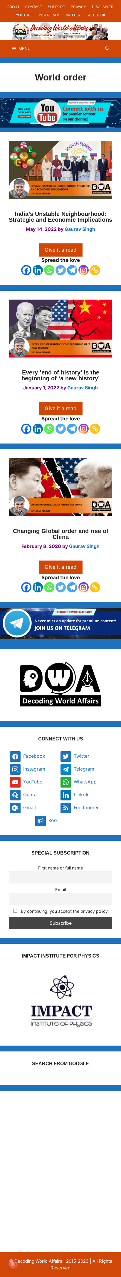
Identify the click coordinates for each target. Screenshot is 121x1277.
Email (60, 889)
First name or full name (60, 867)
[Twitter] (61, 270)
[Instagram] (83, 270)
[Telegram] (72, 270)
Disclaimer (103, 7)
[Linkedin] (38, 270)
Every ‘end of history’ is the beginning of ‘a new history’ (60, 375)
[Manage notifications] (13, 1264)
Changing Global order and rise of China (60, 534)
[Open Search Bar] (107, 48)
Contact (33, 7)
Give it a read (61, 250)
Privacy (78, 7)
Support (56, 7)
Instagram (49, 15)
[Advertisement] (60, 1159)
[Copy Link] (95, 270)
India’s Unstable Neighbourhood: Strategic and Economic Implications (60, 217)
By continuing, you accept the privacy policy (64, 911)
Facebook (95, 15)
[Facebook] (26, 270)
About (13, 7)
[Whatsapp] (49, 270)
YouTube (24, 15)
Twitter (72, 15)
